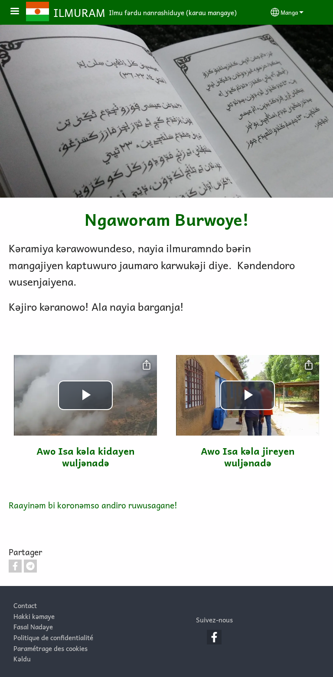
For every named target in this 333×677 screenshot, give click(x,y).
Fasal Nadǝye (33, 626)
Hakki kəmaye (34, 616)
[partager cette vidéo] (146, 365)
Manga (289, 12)
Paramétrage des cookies (50, 648)
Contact (25, 605)
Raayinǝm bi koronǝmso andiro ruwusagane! (93, 505)
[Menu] (19, 12)
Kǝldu (22, 658)
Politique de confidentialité (53, 637)
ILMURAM (79, 12)
